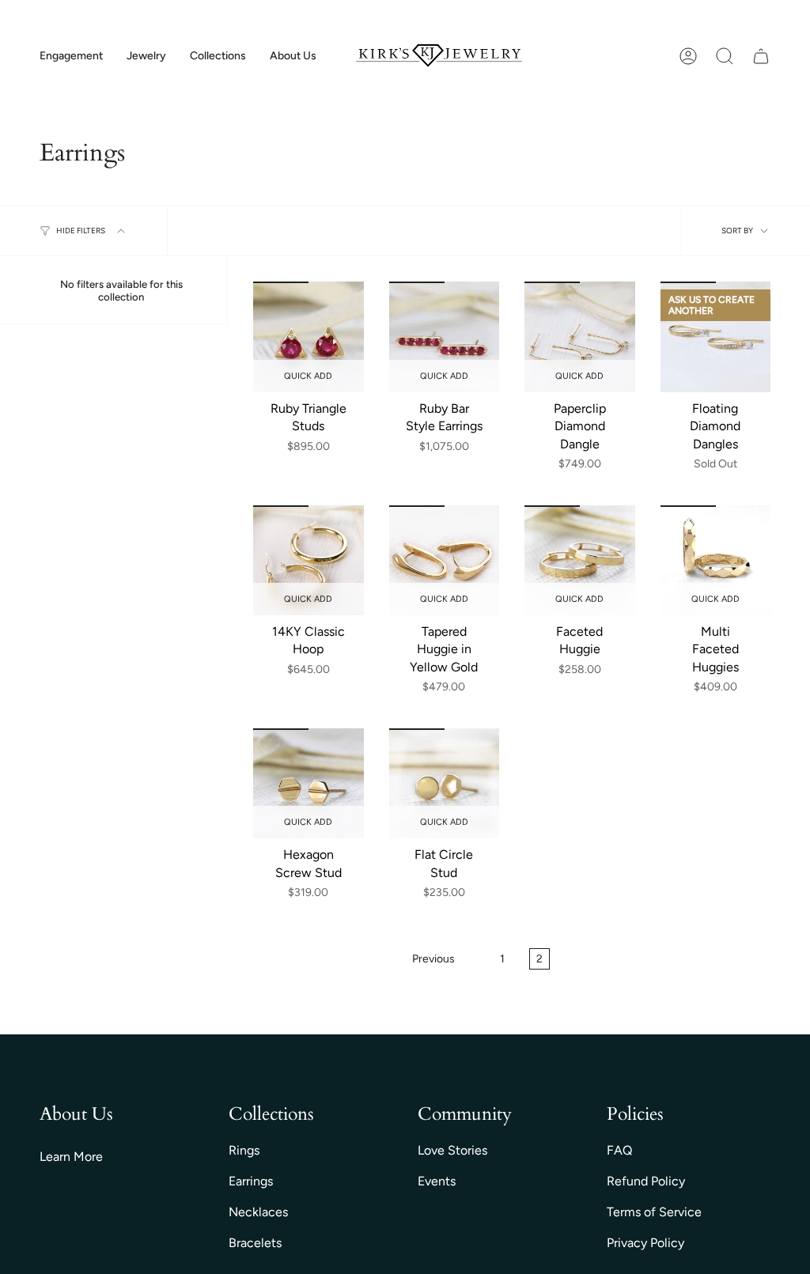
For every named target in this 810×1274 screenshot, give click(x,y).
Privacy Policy (645, 1242)
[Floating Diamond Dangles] (715, 337)
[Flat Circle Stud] (444, 783)
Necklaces (258, 1211)
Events (437, 1181)
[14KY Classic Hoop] (308, 560)
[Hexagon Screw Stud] (308, 783)
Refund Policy (646, 1181)
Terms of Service (654, 1211)
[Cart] (761, 56)
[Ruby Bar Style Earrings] (444, 337)
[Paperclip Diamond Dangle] (579, 337)
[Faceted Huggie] (579, 560)
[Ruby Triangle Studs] (308, 337)
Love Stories (452, 1150)
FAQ (619, 1150)
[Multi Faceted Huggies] (715, 560)
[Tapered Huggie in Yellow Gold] (444, 560)
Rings (244, 1150)
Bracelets (255, 1242)
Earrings (251, 1181)
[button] (71, 56)
